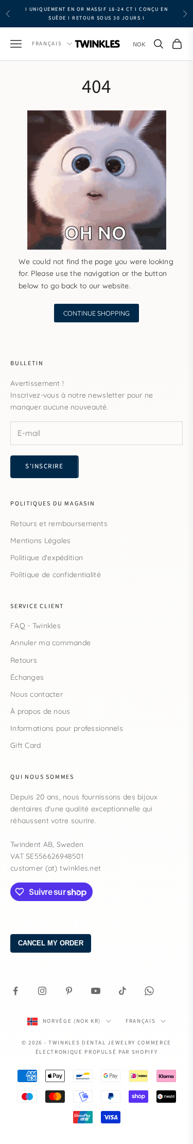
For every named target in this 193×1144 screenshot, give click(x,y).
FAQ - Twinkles (35, 625)
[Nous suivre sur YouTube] (96, 991)
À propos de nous (40, 711)
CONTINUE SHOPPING (96, 313)
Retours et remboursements (59, 523)
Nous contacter (36, 694)
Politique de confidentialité (55, 574)
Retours (23, 660)
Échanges (27, 677)
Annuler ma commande (50, 642)
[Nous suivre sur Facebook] (15, 991)
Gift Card (25, 745)
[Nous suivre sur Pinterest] (69, 991)
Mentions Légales (40, 540)
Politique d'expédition (46, 557)
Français (47, 43)
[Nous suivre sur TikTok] (122, 991)
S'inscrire (44, 466)
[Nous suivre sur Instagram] (42, 991)
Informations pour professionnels (66, 728)
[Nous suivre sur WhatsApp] (149, 991)
